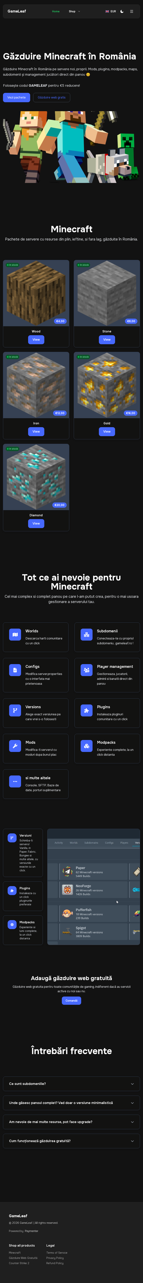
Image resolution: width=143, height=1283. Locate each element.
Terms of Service (56, 1252)
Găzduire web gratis (52, 97)
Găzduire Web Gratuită (23, 1258)
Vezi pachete (16, 97)
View (36, 340)
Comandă (71, 1000)
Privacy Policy (55, 1258)
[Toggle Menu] (131, 11)
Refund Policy (54, 1263)
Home (56, 11)
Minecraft (15, 1252)
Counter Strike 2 (19, 1263)
